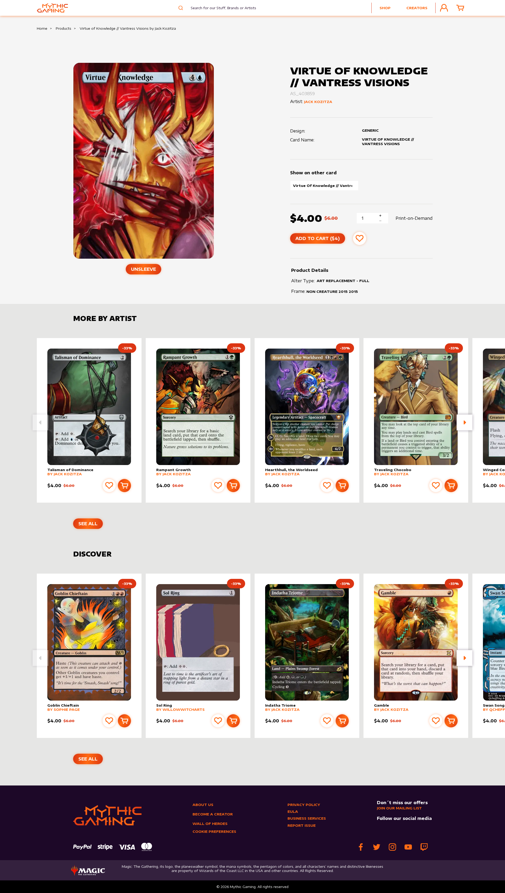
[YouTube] (408, 847)
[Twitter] (377, 847)
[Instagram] (392, 847)
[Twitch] (424, 847)
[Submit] (180, 8)
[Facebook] (361, 847)
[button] (464, 422)
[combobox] (219, 8)
